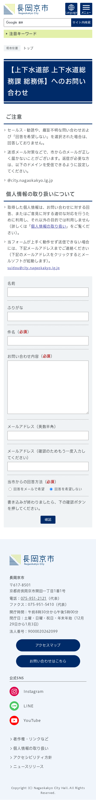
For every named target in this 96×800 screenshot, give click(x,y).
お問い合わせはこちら (48, 661)
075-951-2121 (34, 598)
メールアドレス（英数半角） (32, 426)
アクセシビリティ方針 (32, 757)
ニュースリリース (28, 766)
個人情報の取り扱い (48, 226)
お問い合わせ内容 (23, 356)
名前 (11, 283)
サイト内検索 (81, 22)
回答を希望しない (68, 489)
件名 (11, 332)
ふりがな (15, 308)
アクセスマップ (48, 645)
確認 (48, 519)
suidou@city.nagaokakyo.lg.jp (33, 268)
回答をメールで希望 (29, 489)
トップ (28, 48)
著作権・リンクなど (30, 739)
